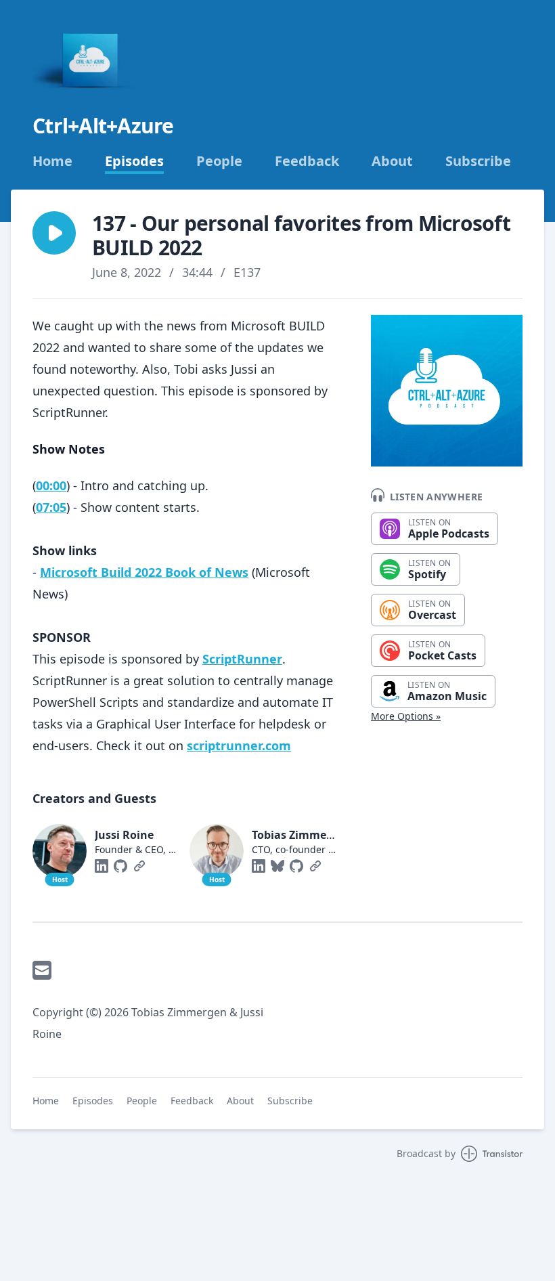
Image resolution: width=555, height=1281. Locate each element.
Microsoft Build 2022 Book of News (144, 572)
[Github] (120, 866)
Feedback (307, 161)
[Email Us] (41, 970)
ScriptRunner (242, 659)
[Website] (139, 866)
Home (52, 161)
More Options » (406, 716)
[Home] (92, 59)
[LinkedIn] (101, 866)
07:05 (51, 507)
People (219, 161)
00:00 (51, 485)
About (392, 161)
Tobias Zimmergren (304, 834)
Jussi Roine (124, 834)
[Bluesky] (277, 866)
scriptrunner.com (239, 745)
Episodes (134, 161)
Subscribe (478, 161)
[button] (54, 233)
